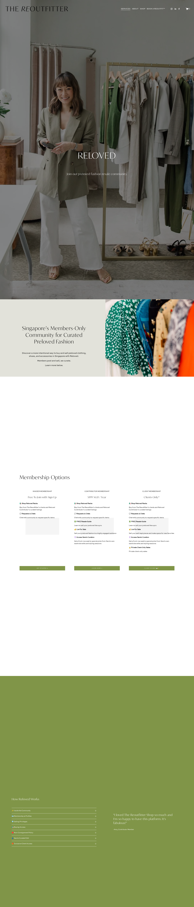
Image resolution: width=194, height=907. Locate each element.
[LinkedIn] (175, 9)
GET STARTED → (42, 568)
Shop (142, 9)
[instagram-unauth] (171, 9)
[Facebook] (179, 9)
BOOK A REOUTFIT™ (156, 9)
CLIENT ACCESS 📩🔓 (151, 568)
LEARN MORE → (97, 568)
